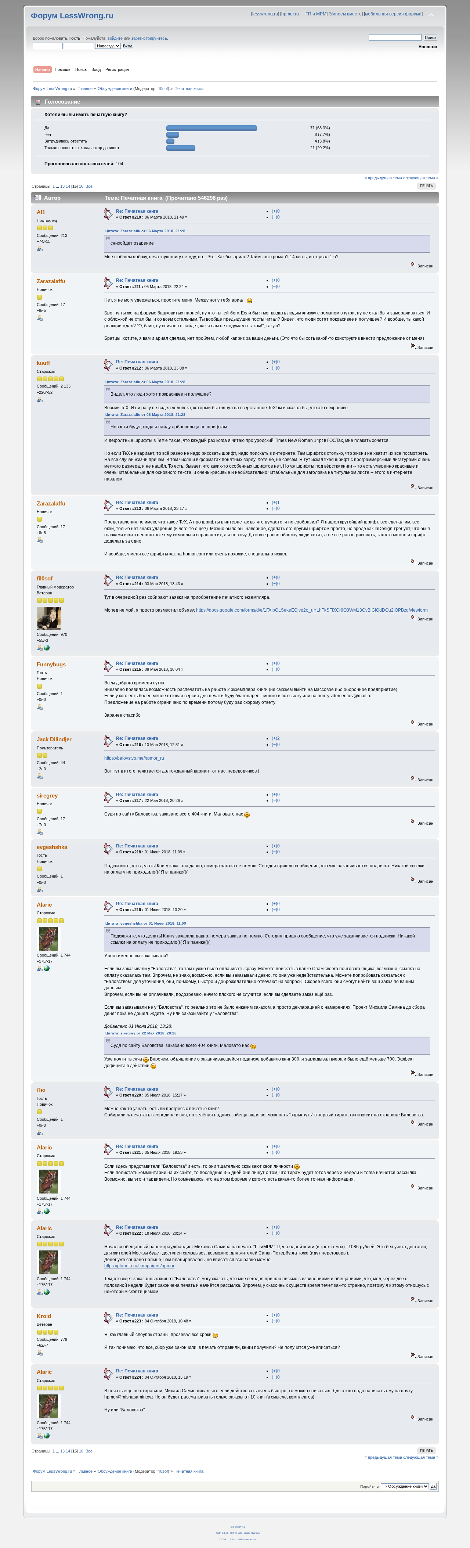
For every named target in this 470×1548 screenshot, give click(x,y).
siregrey (47, 795)
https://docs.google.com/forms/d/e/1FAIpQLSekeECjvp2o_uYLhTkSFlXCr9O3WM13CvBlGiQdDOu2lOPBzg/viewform (312, 610)
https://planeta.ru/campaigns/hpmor (139, 1265)
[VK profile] (47, 649)
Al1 (41, 212)
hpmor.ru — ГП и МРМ (303, 14)
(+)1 (276, 502)
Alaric (44, 904)
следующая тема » (420, 178)
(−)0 (276, 217)
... (58, 186)
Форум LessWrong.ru (72, 15)
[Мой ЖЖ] (47, 970)
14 (68, 186)
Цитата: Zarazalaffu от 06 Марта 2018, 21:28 (145, 231)
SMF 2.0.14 (222, 1532)
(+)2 (276, 738)
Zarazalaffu (51, 281)
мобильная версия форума (393, 14)
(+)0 (276, 211)
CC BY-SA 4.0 (238, 1527)
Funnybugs (51, 664)
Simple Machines (252, 1532)
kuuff (43, 363)
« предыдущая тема (383, 178)
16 (81, 186)
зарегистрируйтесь (149, 38)
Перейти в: (370, 1486)
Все (89, 186)
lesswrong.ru (265, 14)
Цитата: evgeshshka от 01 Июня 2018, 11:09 (145, 923)
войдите (115, 38)
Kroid (44, 1316)
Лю (41, 1090)
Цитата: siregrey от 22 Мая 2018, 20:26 (141, 1033)
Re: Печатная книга (137, 211)
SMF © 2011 (236, 1532)
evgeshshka (52, 847)
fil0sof (163, 88)
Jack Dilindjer (54, 739)
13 (62, 186)
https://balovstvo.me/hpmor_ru (134, 758)
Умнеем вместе (346, 14)
